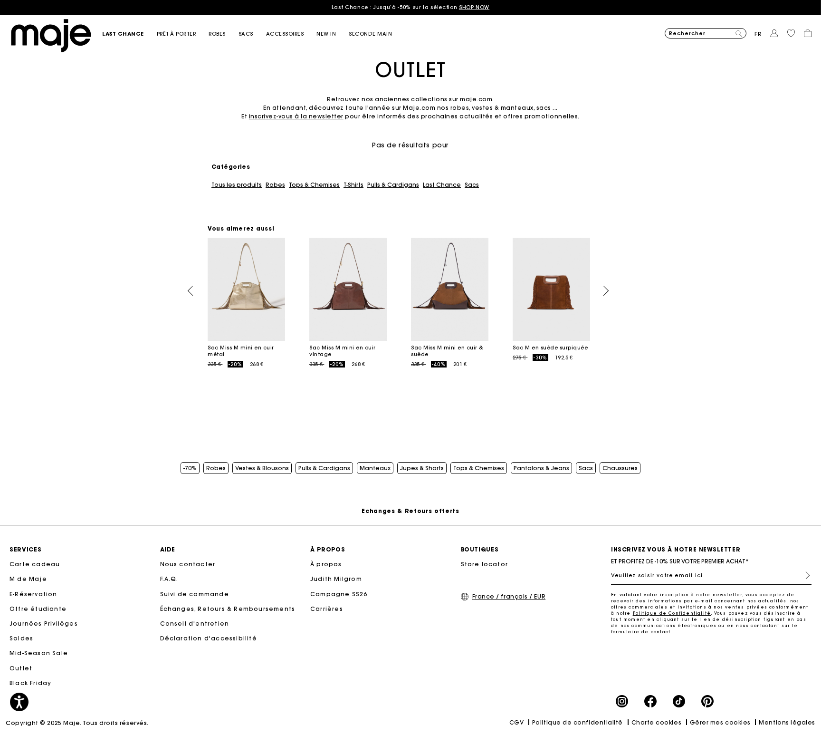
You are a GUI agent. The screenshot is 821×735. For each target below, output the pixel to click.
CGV (516, 722)
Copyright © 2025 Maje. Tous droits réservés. (77, 722)
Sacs (472, 185)
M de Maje (28, 578)
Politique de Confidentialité (672, 613)
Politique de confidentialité (577, 722)
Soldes (21, 638)
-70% (190, 468)
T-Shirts (353, 185)
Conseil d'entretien (194, 623)
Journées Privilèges (44, 623)
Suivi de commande (194, 594)
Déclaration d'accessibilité (208, 638)
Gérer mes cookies (720, 722)
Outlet (21, 668)
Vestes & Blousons (262, 468)
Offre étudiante (38, 608)
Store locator (484, 564)
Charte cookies (656, 722)
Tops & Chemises (314, 185)
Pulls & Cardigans (393, 185)
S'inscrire (803, 575)
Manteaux (375, 468)
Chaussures (620, 468)
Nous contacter (188, 564)
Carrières (326, 608)
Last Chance (442, 185)
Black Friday (30, 683)
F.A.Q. (169, 578)
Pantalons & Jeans (541, 468)
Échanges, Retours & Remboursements (228, 608)
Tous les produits (236, 185)
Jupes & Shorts (422, 468)
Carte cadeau (35, 564)
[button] (129, 34)
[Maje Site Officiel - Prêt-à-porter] (51, 35)
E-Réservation (33, 594)
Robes (275, 185)
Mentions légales (787, 722)
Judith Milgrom (336, 578)
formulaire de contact (640, 631)
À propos (326, 564)
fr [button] (758, 34)
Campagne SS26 (339, 594)
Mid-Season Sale (39, 653)
